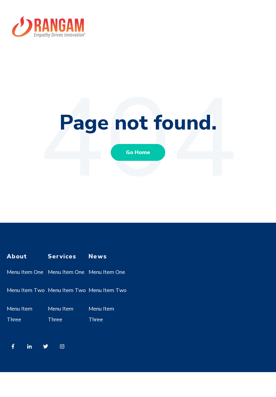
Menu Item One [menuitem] (25, 272)
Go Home (138, 152)
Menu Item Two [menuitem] (26, 290)
